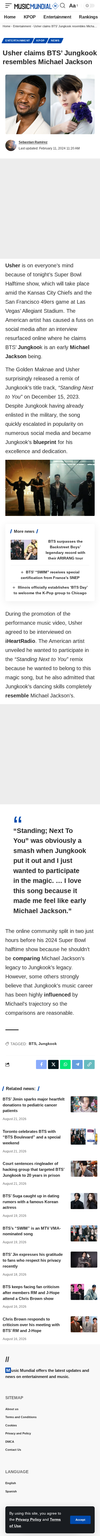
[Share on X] (53, 1064)
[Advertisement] (50, 209)
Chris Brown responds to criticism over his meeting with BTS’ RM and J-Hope (31, 1325)
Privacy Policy (28, 1519)
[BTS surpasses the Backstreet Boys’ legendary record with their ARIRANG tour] (24, 550)
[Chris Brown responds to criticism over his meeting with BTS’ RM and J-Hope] (84, 1324)
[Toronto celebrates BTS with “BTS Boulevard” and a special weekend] (84, 1137)
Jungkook (47, 1043)
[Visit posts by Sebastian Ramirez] (11, 145)
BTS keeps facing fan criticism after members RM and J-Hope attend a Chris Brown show (31, 1292)
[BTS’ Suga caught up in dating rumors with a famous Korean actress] (84, 1201)
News (55, 40)
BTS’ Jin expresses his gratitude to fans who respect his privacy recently (33, 1260)
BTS (32, 1043)
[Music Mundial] (36, 5)
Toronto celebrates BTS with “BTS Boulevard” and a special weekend (32, 1137)
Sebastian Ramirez (33, 142)
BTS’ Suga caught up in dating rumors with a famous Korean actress (31, 1202)
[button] (80, 1520)
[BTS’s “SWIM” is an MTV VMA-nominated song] (84, 1233)
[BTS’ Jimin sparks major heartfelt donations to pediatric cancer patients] (84, 1104)
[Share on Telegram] (77, 1064)
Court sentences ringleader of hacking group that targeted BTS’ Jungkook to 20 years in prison (34, 1169)
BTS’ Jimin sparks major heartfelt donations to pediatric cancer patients (34, 1105)
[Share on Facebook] (41, 1064)
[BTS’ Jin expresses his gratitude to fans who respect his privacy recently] (84, 1260)
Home (6, 26)
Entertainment (22, 26)
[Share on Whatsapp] (65, 1064)
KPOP (40, 40)
